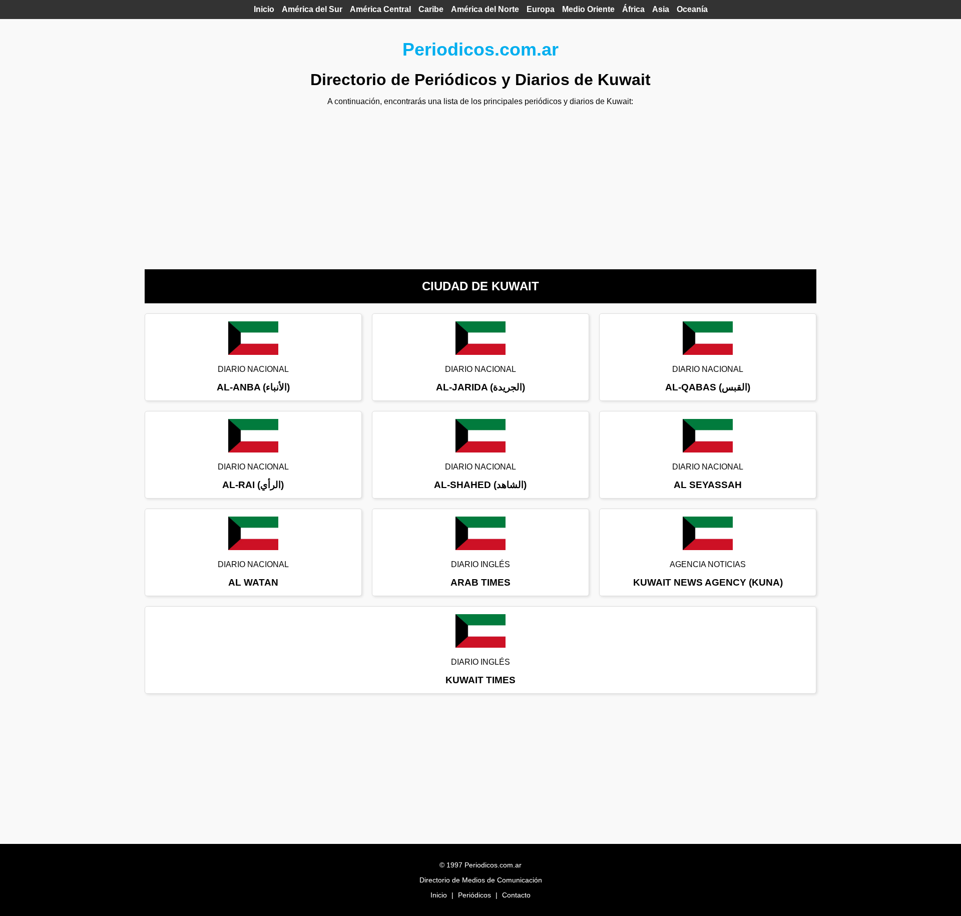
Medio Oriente (588, 9)
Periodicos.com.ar (480, 49)
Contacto (516, 895)
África (633, 9)
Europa (541, 9)
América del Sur (312, 9)
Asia (660, 9)
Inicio (264, 9)
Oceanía (692, 9)
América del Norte (485, 9)
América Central (380, 9)
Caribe (430, 9)
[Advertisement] (480, 184)
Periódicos (474, 895)
